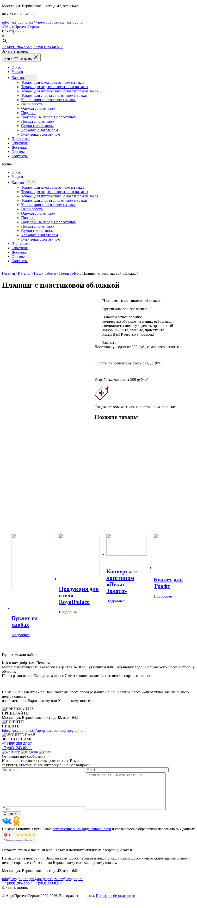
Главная (8, 273)
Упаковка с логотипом (39, 235)
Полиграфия (69, 273)
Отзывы (18, 256)
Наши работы (32, 209)
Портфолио (21, 244)
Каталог (18, 183)
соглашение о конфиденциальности (82, 829)
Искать (7, 31)
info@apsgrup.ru (15, 22)
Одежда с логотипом (38, 213)
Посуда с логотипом (37, 226)
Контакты (20, 261)
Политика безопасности (115, 896)
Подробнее (21, 635)
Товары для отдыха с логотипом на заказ (54, 192)
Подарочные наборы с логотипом (48, 222)
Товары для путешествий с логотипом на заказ (59, 196)
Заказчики (20, 248)
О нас (16, 172)
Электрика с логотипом (40, 239)
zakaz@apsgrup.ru (68, 22)
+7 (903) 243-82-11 (48, 47)
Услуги (17, 177)
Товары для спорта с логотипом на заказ (54, 200)
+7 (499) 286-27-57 (17, 47)
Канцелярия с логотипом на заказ (48, 205)
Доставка (19, 252)
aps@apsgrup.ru (41, 22)
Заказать (109, 342)
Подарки (28, 218)
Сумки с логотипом (37, 231)
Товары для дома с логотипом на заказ (52, 187)
